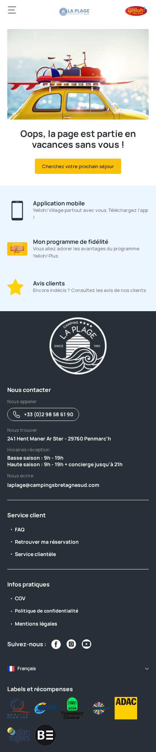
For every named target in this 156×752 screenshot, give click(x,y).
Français (26, 668)
